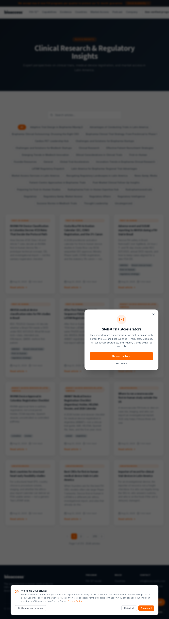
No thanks (121, 363)
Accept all (146, 608)
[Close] (153, 314)
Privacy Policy (75, 601)
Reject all (129, 608)
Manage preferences (32, 608)
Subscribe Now (121, 356)
